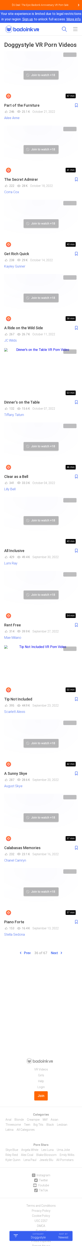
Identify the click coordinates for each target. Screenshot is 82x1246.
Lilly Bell (10, 489)
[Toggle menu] (75, 29)
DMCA (41, 1226)
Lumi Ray (10, 563)
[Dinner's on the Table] (41, 372)
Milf (45, 1119)
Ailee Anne (12, 118)
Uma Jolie (63, 1150)
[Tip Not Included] (41, 669)
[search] (64, 29)
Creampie (33, 1119)
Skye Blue (11, 1150)
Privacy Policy (41, 1210)
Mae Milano (12, 638)
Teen (27, 1124)
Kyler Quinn (12, 1160)
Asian (54, 1119)
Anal (8, 1119)
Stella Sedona (14, 934)
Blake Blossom (46, 1155)
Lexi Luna (47, 1150)
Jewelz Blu (46, 1160)
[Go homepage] (22, 27)
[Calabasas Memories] (41, 818)
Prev (27, 953)
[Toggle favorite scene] (76, 105)
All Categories (26, 1129)
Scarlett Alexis (14, 712)
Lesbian (62, 1124)
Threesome (13, 1124)
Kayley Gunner (14, 266)
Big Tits (38, 1124)
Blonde (19, 1119)
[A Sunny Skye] (41, 744)
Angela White (29, 1150)
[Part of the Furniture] (41, 75)
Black (50, 1124)
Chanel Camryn (15, 860)
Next (55, 953)
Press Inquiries (41, 1241)
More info (73, 19)
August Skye (13, 786)
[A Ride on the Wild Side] (41, 298)
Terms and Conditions (41, 1205)
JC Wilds (10, 340)
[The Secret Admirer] (41, 150)
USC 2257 (41, 1220)
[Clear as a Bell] (41, 447)
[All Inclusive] (41, 521)
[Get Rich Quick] (41, 224)
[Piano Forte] (41, 892)
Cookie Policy (41, 1215)
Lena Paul (30, 1160)
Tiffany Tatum (14, 415)
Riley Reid (11, 1155)
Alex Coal (27, 1155)
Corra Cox (11, 192)
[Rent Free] (41, 595)
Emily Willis (67, 1155)
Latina (9, 1129)
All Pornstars (65, 1160)
